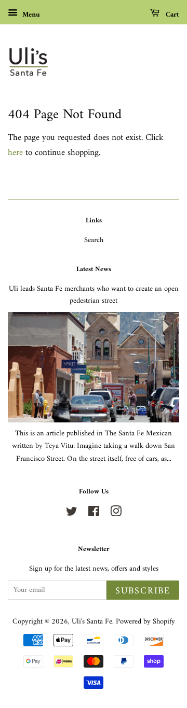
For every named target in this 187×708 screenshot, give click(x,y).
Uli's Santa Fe (92, 621)
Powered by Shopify (145, 621)
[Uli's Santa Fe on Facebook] (94, 513)
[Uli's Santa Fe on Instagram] (116, 513)
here (15, 153)
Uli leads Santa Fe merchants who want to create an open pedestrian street (94, 294)
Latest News (93, 269)
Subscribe (142, 591)
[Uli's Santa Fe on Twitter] (71, 513)
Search (93, 240)
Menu (30, 14)
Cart (171, 14)
